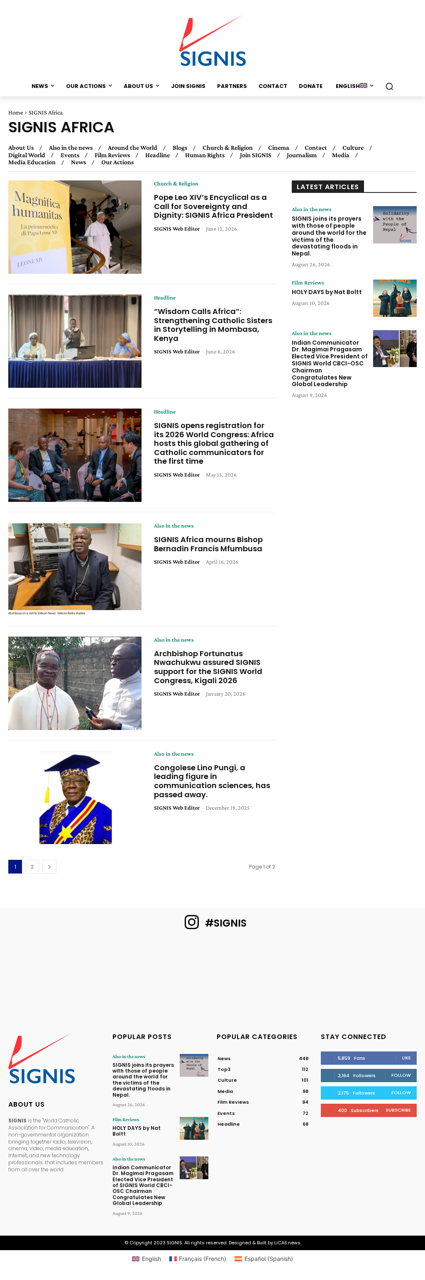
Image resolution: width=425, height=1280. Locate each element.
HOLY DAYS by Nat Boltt (327, 292)
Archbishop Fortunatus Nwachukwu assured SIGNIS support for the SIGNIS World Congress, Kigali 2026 (208, 667)
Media (340, 155)
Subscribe (398, 1110)
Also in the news (71, 147)
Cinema (278, 147)
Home (15, 112)
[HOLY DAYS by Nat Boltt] (395, 298)
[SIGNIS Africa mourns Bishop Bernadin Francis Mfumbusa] (75, 569)
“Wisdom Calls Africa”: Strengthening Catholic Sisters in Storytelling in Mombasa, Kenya (213, 324)
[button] (389, 86)
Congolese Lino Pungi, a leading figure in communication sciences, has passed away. (212, 781)
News (78, 162)
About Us (21, 147)
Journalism (302, 155)
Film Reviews (112, 155)
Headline (157, 155)
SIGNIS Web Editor (177, 228)
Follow (401, 1075)
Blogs (180, 147)
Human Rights (205, 155)
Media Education (32, 162)
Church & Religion (228, 147)
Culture (353, 147)
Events (70, 155)
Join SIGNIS (255, 155)
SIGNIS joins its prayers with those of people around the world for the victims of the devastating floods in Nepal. (329, 236)
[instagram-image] (34, 972)
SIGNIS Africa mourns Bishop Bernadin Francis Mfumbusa (208, 544)
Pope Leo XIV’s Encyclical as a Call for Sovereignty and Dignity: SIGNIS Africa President (213, 206)
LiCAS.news (287, 1242)
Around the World (132, 147)
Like (406, 1057)
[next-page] (49, 867)
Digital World (26, 155)
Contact (316, 147)
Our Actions (117, 162)
